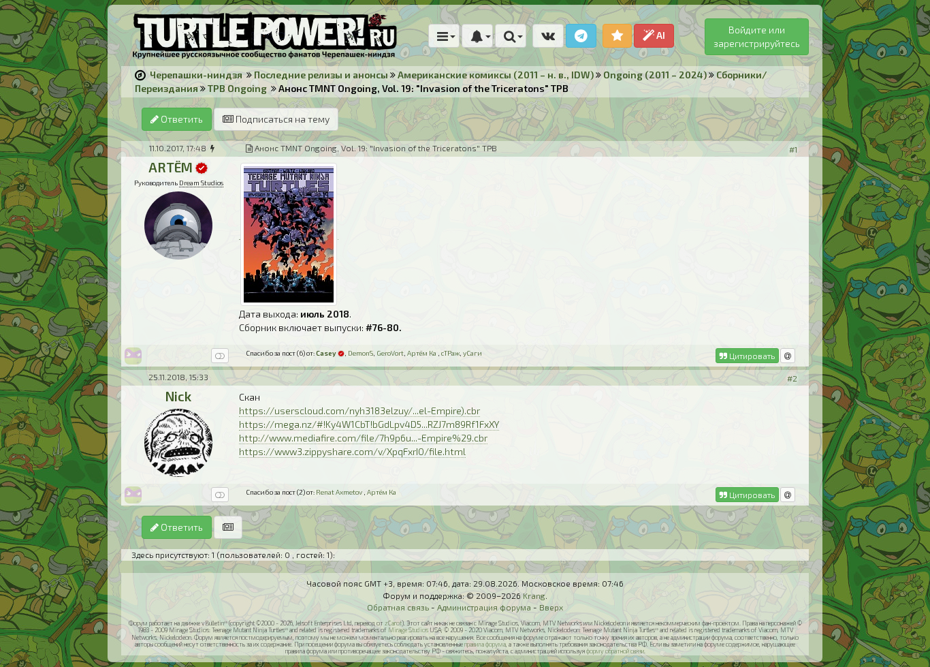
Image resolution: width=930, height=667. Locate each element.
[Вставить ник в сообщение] (787, 355)
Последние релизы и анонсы (321, 74)
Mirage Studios (408, 630)
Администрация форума (484, 607)
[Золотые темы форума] (617, 36)
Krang (534, 595)
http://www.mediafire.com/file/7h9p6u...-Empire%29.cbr (363, 438)
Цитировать (751, 355)
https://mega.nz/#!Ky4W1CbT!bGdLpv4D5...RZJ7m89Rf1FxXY (369, 424)
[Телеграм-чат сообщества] (581, 36)
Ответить (181, 119)
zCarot (393, 623)
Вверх (551, 607)
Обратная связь (398, 607)
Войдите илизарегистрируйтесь (756, 36)
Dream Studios (201, 183)
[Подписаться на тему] (228, 527)
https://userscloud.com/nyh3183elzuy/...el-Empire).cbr (359, 410)
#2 (792, 378)
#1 (793, 149)
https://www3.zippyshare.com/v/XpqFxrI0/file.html (352, 451)
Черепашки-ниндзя (196, 74)
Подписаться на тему (282, 119)
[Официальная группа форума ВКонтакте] (548, 36)
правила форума (485, 644)
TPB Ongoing (237, 88)
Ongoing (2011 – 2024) (655, 74)
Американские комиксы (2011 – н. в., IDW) (496, 74)
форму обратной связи (615, 651)
